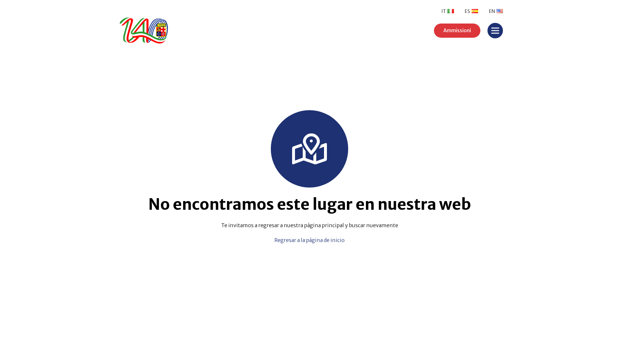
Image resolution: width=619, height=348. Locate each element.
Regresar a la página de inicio (309, 240)
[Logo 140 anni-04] (164, 30)
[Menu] (495, 30)
